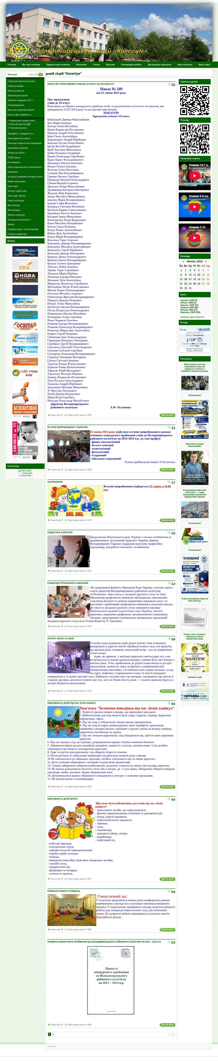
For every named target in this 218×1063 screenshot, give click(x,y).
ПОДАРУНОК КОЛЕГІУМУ (60, 532)
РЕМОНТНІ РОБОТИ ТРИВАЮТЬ (63, 891)
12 (198, 274)
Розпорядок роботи (131, 64)
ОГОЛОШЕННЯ (55, 482)
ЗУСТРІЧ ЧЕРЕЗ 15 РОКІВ (60, 638)
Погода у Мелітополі (194, 351)
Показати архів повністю (192, 317)
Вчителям (81, 64)
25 (194, 283)
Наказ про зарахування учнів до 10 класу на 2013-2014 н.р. (80, 84)
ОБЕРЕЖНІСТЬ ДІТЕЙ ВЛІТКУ (62, 799)
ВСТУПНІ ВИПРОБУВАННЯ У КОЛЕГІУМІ (67, 427)
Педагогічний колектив (58, 64)
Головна (12, 64)
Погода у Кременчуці (194, 349)
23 (185, 283)
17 (190, 279)
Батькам (110, 64)
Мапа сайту (204, 64)
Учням (96, 64)
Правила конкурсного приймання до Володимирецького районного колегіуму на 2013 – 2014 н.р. (104, 942)
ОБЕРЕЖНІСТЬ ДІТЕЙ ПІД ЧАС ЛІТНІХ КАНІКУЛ (71, 703)
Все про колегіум (31, 64)
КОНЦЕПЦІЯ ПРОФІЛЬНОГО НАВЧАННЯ (67, 583)
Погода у (195, 335)
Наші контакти (185, 64)
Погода (183, 330)
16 (185, 279)
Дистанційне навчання (159, 64)
